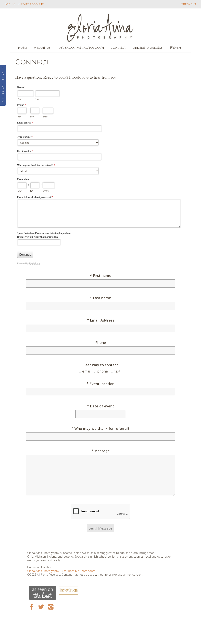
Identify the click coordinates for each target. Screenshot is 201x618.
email (86, 371)
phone (102, 371)
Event (178, 48)
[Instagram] (50, 606)
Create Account (31, 4)
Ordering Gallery (147, 48)
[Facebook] (31, 606)
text (117, 371)
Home (22, 48)
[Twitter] (41, 606)
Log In (10, 4)
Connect (118, 48)
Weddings (42, 48)
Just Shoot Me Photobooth (81, 48)
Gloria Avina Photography (43, 571)
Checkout (188, 4)
